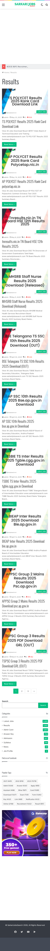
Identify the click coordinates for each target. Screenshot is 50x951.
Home (6, 72)
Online (8, 804)
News (6, 747)
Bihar (22, 790)
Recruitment (24, 804)
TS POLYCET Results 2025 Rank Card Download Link (24, 124)
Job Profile (8, 751)
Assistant (9, 790)
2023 (31, 781)
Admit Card (8, 730)
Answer (22, 786)
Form (36, 795)
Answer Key (9, 734)
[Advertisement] (25, 36)
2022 (19, 781)
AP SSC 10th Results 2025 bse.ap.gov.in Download (18, 424)
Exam (24, 795)
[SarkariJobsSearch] (25, 4)
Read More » (9, 144)
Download (9, 795)
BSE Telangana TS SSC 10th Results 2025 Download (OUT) (23, 364)
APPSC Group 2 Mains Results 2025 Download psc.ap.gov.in (23, 603)
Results (7, 725)
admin (6, 117)
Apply (35, 786)
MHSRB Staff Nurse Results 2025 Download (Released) (22, 304)
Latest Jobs (9, 721)
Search (5, 701)
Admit (8, 786)
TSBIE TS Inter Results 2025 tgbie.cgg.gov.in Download (19, 484)
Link (18, 799)
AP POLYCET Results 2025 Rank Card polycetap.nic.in (24, 184)
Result (39, 804)
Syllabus (7, 742)
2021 (7, 781)
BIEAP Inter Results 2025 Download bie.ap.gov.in (23, 544)
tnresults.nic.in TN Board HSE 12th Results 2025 (22, 244)
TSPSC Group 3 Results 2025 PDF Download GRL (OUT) (22, 663)
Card (34, 790)
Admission (8, 738)
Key (7, 799)
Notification (32, 799)
